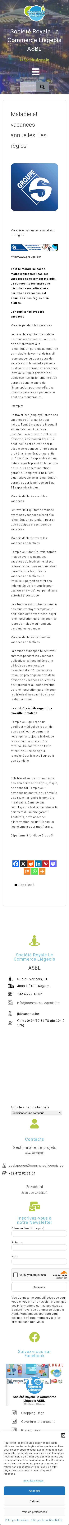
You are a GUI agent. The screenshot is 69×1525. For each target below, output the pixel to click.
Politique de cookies (17, 1520)
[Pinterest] (45, 863)
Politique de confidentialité (46, 1520)
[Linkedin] (38, 863)
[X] (23, 863)
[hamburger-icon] (34, 72)
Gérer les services (33, 1480)
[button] (63, 1435)
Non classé (26, 884)
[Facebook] (15, 863)
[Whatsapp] (34, 871)
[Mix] (27, 871)
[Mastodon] (53, 863)
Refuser (34, 1501)
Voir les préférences (34, 1511)
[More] (42, 871)
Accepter (34, 1490)
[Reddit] (30, 863)
